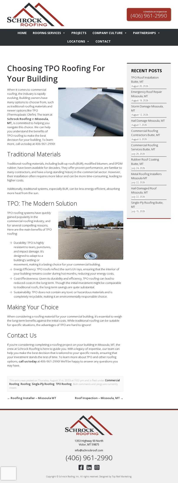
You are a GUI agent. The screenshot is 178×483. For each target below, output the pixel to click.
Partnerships (144, 33)
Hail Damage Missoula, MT (148, 121)
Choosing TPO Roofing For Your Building (56, 73)
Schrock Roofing (19, 119)
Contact (103, 41)
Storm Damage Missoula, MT (147, 108)
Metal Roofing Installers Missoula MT (146, 176)
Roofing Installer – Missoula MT (31, 398)
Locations (76, 41)
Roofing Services (47, 33)
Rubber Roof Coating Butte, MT (145, 161)
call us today (28, 361)
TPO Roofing (64, 384)
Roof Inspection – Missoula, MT (99, 398)
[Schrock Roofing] (89, 425)
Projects (78, 33)
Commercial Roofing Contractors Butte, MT (145, 133)
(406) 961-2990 (89, 457)
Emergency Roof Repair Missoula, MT (146, 94)
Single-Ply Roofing (43, 384)
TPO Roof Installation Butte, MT (145, 79)
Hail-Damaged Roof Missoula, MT (144, 190)
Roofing (26, 384)
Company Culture (107, 33)
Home (22, 33)
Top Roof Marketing (121, 476)
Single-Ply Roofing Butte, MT (147, 205)
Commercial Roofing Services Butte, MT (144, 147)
